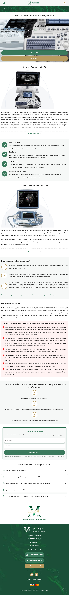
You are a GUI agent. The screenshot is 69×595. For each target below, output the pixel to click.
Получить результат (35, 560)
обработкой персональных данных (56, 456)
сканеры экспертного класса (32, 29)
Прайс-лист (34, 58)
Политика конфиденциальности (34, 579)
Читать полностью (33, 133)
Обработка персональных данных (34, 581)
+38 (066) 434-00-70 (34, 536)
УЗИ (2, 308)
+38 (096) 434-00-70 (34, 538)
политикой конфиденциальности (39, 456)
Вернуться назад (9, 9)
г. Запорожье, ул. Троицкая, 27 (35, 544)
